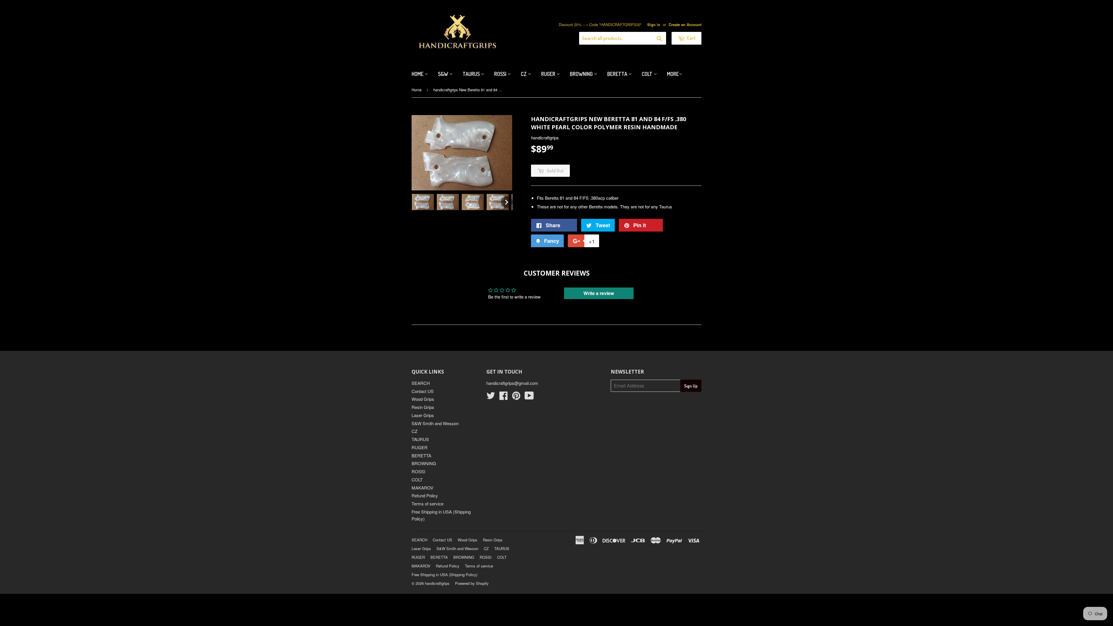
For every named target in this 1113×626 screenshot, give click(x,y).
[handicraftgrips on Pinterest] (516, 397)
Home (418, 74)
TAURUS (420, 439)
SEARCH (421, 383)
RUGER (420, 447)
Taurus (472, 74)
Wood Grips (423, 399)
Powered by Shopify (472, 583)
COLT (417, 479)
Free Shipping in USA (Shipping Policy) (444, 574)
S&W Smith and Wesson (435, 423)
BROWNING (424, 463)
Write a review (598, 293)
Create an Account (685, 24)
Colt (648, 74)
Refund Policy (425, 495)
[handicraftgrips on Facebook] (503, 397)
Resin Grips (423, 407)
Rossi (501, 74)
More (673, 74)
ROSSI (418, 471)
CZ (524, 74)
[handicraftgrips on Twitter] (490, 397)
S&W (443, 74)
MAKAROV (422, 488)
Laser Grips (423, 415)
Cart (691, 38)
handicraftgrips (437, 583)
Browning (582, 74)
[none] (423, 202)
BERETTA (421, 455)
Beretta (617, 74)
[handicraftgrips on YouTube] (529, 397)
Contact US (423, 391)
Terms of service (427, 504)
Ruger (548, 74)
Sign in (653, 24)
